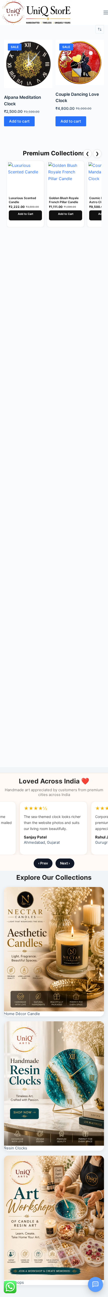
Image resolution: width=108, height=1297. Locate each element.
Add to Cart (25, 214)
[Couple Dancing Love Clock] (80, 62)
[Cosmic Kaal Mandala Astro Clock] (65, 178)
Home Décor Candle (22, 1013)
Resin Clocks (15, 1148)
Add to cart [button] (19, 121)
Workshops (14, 1282)
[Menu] (105, 12)
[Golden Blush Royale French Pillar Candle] (25, 178)
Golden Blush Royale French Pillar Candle (23, 200)
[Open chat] (95, 1284)
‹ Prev (43, 863)
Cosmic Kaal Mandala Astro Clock (64, 200)
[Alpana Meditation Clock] (28, 64)
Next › (65, 863)
